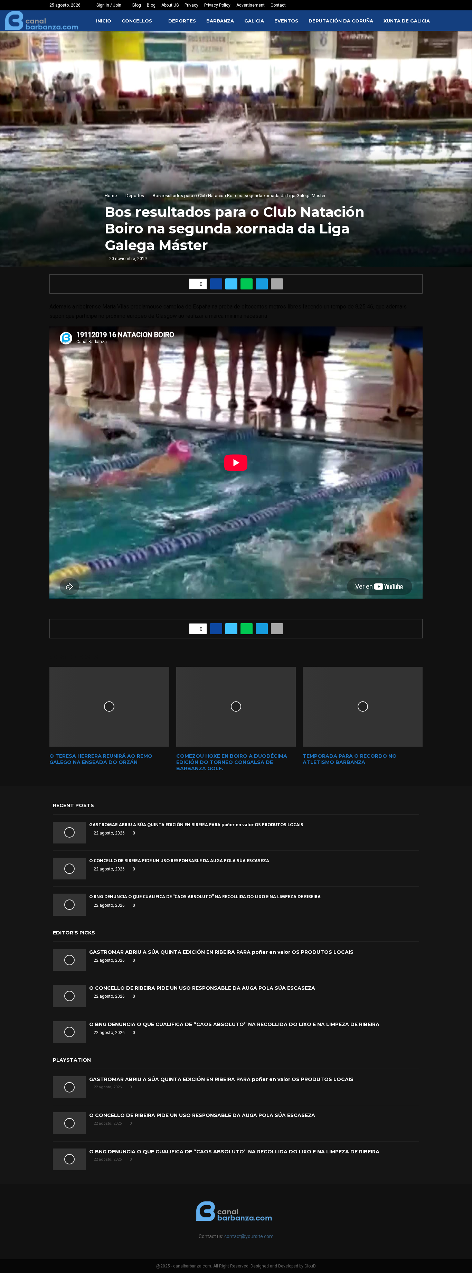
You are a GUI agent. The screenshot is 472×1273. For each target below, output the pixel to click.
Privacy (191, 5)
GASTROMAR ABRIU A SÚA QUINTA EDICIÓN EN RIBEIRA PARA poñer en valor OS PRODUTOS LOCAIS (196, 825)
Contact (278, 5)
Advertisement (250, 5)
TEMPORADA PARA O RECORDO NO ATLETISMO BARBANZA (350, 759)
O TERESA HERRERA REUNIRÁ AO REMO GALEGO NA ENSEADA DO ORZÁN (100, 759)
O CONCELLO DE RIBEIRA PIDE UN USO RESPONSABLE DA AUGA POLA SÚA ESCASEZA (179, 861)
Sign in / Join (108, 5)
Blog (136, 5)
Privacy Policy (217, 5)
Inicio (103, 21)
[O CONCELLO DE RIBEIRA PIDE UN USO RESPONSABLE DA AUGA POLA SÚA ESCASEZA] (69, 868)
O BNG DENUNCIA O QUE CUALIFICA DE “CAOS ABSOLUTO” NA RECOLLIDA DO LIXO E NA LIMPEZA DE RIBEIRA (205, 897)
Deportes (182, 21)
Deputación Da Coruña (341, 21)
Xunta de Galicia (407, 21)
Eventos (286, 21)
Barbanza (220, 21)
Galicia (254, 21)
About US (170, 5)
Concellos (137, 21)
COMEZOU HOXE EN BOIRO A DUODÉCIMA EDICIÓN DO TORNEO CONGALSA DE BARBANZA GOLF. (231, 762)
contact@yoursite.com (249, 1236)
